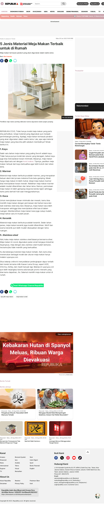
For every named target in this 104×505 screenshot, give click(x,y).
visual (93, 11)
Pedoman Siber (35, 480)
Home (2, 39)
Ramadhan (18, 471)
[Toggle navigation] (2, 3)
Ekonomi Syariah (17, 11)
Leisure (7, 39)
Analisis (17, 463)
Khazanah (3, 460)
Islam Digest (34, 460)
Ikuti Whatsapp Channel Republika (28, 285)
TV (99, 11)
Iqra (16, 460)
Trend (13, 39)
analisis (60, 11)
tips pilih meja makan (7, 296)
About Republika (5, 480)
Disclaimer (3, 483)
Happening (5, 16)
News (2, 463)
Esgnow (2, 468)
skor (28, 11)
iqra (45, 11)
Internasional (4, 465)
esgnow (84, 11)
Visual (17, 468)
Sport (31, 463)
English (32, 468)
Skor (31, 457)
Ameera (2, 457)
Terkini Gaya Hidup (82, 116)
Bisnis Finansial (72, 11)
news (52, 11)
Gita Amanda (7, 56)
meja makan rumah (22, 296)
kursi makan (28, 161)
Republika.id (95, 4)
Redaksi (17, 480)
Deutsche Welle (82, 4)
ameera (4, 11)
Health (12, 16)
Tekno (25, 16)
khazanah (37, 11)
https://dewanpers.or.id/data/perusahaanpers (16, 494)
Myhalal (19, 16)
